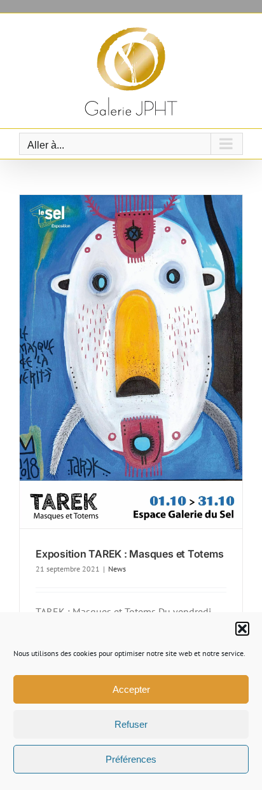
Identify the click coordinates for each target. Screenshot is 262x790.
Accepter (131, 689)
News (117, 568)
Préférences (131, 759)
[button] (242, 628)
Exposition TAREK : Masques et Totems (129, 553)
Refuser (131, 724)
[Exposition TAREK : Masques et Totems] (131, 361)
